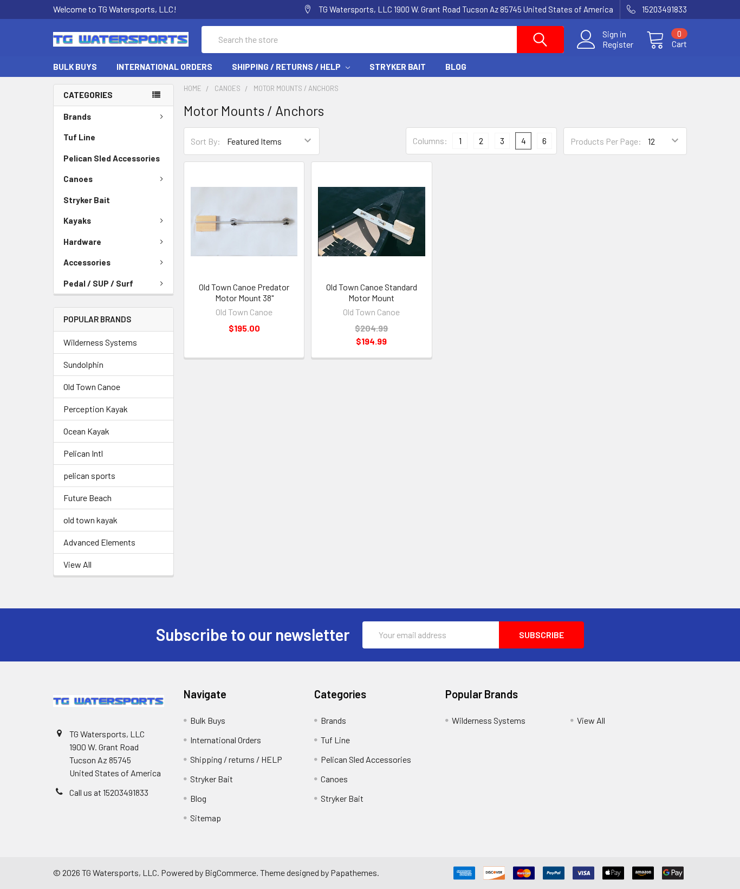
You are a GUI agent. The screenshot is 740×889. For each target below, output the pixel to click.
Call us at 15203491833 (108, 792)
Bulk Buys (75, 67)
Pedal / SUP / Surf (98, 283)
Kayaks (77, 220)
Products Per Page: (605, 141)
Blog (455, 67)
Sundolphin (83, 364)
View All (77, 564)
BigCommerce (230, 872)
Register (617, 44)
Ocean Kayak (86, 431)
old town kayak (90, 520)
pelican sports (89, 475)
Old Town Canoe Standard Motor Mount (371, 292)
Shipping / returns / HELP (287, 67)
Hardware (82, 241)
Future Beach (87, 497)
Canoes (78, 179)
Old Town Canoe (91, 386)
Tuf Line (79, 137)
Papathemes (353, 872)
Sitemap (205, 818)
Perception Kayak (95, 409)
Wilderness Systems (100, 342)
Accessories (87, 262)
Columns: (430, 140)
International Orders (164, 67)
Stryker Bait (397, 67)
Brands (77, 116)
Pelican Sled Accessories (111, 158)
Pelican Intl (83, 453)
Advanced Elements (99, 542)
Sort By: (205, 141)
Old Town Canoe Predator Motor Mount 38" (244, 292)
